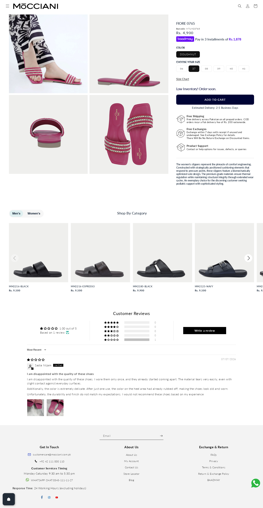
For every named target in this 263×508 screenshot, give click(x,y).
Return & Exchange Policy (213, 473)
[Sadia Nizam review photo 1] (35, 407)
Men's (16, 213)
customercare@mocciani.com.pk (52, 454)
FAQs (214, 454)
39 (220, 69)
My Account (131, 461)
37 (194, 68)
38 (208, 69)
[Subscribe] (161, 436)
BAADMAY (213, 480)
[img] (36, 359)
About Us (131, 454)
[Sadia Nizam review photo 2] (55, 407)
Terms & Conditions (213, 467)
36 (183, 69)
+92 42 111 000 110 (52, 461)
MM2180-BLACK (143, 286)
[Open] (9, 499)
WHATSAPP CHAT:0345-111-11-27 (52, 480)
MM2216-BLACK (19, 286)
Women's (34, 213)
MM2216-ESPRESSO (83, 286)
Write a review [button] (204, 330)
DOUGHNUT (188, 54)
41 (245, 69)
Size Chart (182, 78)
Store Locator (131, 473)
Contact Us (131, 467)
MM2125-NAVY (204, 286)
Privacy (213, 461)
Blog (131, 480)
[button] (7, 6)
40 (233, 69)
